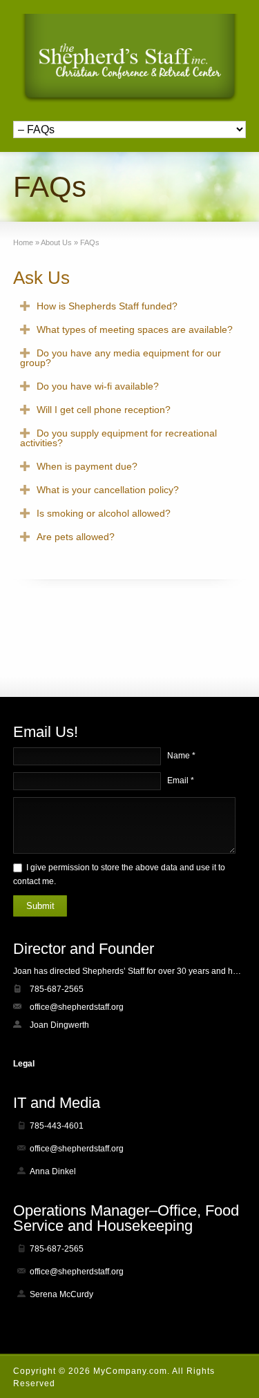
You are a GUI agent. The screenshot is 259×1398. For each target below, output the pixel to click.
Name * (181, 755)
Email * (180, 780)
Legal (24, 1064)
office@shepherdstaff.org (77, 1007)
